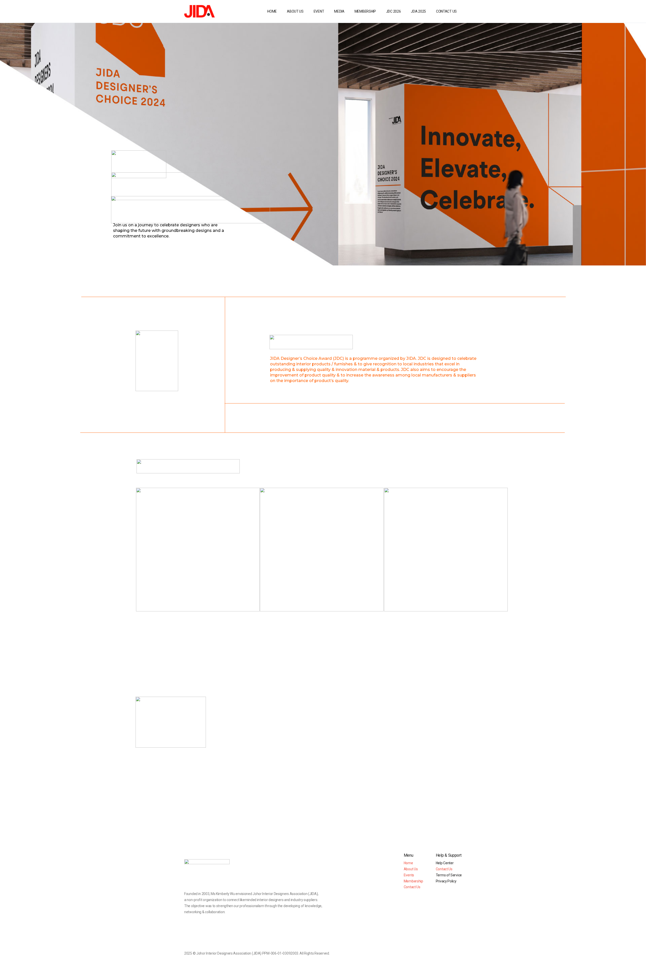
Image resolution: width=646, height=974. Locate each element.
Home (408, 863)
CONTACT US (446, 11)
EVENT (319, 11)
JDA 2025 (418, 11)
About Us (411, 869)
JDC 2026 (393, 11)
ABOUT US (295, 11)
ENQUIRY (236, 599)
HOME (272, 11)
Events (409, 875)
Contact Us (412, 887)
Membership (413, 881)
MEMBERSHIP (365, 11)
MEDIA (339, 11)
